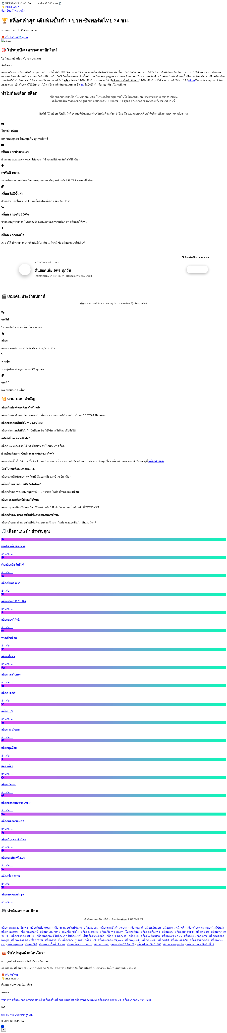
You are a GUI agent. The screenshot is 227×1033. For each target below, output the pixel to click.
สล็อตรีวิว (50, 940)
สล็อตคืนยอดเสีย (199, 940)
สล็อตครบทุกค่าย (50, 931)
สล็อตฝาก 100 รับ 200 (149, 944)
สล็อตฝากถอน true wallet (137, 1000)
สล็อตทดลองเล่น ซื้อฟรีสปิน (27, 940)
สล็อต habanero (89, 931)
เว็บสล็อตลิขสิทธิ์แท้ (62, 1000)
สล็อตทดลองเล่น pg (86, 1000)
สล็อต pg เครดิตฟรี (173, 927)
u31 (82, 84)
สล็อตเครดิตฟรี (29, 931)
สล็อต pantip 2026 (172, 936)
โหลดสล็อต (132, 931)
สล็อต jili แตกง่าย (116, 936)
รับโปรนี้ (199, 269)
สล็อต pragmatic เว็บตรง (14, 927)
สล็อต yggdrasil (9, 931)
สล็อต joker (202, 931)
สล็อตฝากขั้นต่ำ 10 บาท (113, 927)
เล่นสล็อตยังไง (70, 931)
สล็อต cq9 (90, 940)
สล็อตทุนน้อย (15, 944)
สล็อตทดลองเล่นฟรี (23, 1000)
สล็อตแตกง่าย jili (184, 931)
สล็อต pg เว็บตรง (150, 931)
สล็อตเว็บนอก (153, 927)
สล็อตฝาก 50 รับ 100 (22, 936)
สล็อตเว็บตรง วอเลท (111, 931)
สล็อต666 (167, 931)
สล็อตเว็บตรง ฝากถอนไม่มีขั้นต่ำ (205, 927)
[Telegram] (2, 1026)
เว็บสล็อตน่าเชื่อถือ (93, 936)
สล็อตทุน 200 (132, 940)
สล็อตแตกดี (136, 927)
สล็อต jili (134, 936)
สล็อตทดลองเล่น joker (110, 940)
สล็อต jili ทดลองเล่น (195, 936)
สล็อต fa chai (91, 927)
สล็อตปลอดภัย (179, 940)
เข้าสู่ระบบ (27, 1014)
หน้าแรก (6, 1000)
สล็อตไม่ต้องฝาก (150, 936)
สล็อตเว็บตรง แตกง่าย (79, 944)
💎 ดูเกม (23, 37)
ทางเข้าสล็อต (43, 1000)
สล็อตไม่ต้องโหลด (40, 927)
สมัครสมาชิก (17, 10)
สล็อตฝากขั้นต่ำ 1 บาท (52, 944)
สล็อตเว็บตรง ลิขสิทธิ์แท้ (200, 944)
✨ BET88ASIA (10, 7)
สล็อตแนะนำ (101, 944)
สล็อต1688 (31, 944)
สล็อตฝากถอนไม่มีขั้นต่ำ (68, 927)
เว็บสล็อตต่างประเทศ (70, 940)
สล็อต (191, 80)
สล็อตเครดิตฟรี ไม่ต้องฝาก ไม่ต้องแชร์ (59, 936)
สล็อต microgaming (173, 944)
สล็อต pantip (149, 940)
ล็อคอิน (5, 10)
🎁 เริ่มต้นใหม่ (9, 37)
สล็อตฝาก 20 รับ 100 (122, 944)
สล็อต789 (163, 940)
